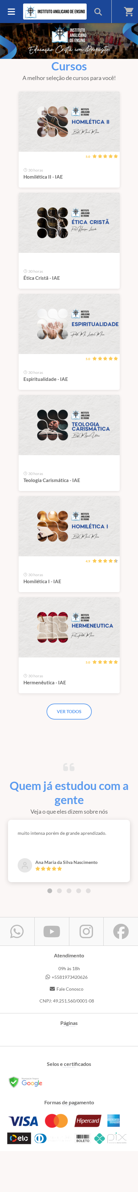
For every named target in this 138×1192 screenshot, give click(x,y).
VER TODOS (69, 711)
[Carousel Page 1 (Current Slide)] (50, 891)
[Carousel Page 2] (59, 891)
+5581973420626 (70, 977)
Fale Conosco (69, 989)
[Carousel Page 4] (78, 891)
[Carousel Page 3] (69, 891)
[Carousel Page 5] (88, 891)
